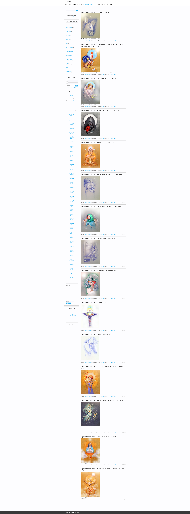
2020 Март (71, 240)
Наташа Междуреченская (70, 51)
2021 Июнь (71, 256)
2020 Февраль (72, 238)
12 (68, 102)
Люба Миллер (68, 35)
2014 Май (71, 168)
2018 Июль (71, 214)
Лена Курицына (68, 71)
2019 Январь (72, 222)
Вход (74, 16)
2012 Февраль (72, 136)
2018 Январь (72, 206)
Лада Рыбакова (68, 31)
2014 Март (71, 165)
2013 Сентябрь (71, 157)
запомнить (68, 85)
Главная (82, 8)
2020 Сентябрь (71, 246)
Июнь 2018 (71, 95)
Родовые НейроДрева (69, 26)
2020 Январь (72, 237)
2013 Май (71, 152)
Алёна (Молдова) (68, 64)
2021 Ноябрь (72, 263)
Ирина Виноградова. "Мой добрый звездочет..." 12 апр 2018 (101, 174)
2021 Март (71, 252)
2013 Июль (71, 155)
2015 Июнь (71, 183)
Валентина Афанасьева (69, 38)
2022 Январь (72, 265)
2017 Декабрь (72, 205)
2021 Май (71, 255)
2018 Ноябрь (72, 219)
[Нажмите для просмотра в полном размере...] (90, 25)
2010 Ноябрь (72, 123)
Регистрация (71, 16)
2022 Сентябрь (71, 273)
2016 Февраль (72, 188)
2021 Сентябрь (71, 260)
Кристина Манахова (69, 55)
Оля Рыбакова (68, 30)
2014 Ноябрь (72, 175)
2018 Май (71, 211)
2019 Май (71, 227)
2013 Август (72, 156)
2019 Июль (71, 229)
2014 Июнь (71, 169)
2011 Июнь (71, 129)
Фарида (67, 67)
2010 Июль (71, 118)
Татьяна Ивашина (68, 32)
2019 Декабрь (72, 236)
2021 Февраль (72, 251)
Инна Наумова (68, 40)
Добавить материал (121, 8)
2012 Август (72, 142)
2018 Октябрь (72, 218)
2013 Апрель (72, 151)
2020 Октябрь (72, 247)
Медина (67, 54)
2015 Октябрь (72, 186)
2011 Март (71, 127)
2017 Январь (72, 197)
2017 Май (71, 201)
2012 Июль (71, 141)
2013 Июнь (71, 154)
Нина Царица (68, 28)
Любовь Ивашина (72, 2)
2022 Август (72, 272)
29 (73, 105)
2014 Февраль (72, 164)
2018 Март (71, 209)
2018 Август (72, 215)
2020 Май (71, 242)
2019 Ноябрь (72, 234)
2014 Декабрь (72, 177)
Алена (67, 46)
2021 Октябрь (72, 261)
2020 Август (72, 245)
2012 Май (71, 138)
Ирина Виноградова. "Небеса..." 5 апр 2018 (95, 334)
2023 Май (71, 274)
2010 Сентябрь (71, 120)
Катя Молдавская (68, 72)
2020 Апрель (72, 241)
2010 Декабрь (72, 124)
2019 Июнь (71, 228)
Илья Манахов (68, 56)
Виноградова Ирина (69, 27)
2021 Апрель (72, 254)
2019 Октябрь (72, 233)
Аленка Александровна (69, 47)
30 (75, 105)
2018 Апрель (72, 210)
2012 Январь (72, 134)
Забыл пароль (69, 87)
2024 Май (71, 277)
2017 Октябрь (72, 204)
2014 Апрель (72, 166)
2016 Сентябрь (71, 195)
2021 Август (72, 259)
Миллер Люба (68, 39)
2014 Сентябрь (71, 173)
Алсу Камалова (68, 48)
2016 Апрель (72, 191)
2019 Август (72, 231)
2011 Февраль (72, 125)
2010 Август (72, 119)
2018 (85, 8)
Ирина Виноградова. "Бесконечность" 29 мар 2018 (98, 437)
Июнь (88, 8)
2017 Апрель (72, 200)
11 (66, 102)
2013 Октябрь (72, 159)
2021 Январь (72, 250)
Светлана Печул (68, 68)
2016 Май (71, 192)
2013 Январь (72, 147)
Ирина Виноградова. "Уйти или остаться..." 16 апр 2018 (100, 110)
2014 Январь (72, 163)
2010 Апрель (72, 115)
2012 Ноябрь (72, 145)
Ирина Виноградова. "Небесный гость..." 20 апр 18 (98, 78)
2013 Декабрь (72, 161)
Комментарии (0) (113, 40)
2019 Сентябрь (71, 232)
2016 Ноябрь (72, 196)
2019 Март (71, 224)
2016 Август (72, 193)
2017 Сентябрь (71, 202)
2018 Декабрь (72, 220)
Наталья (67, 63)
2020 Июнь (71, 243)
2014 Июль (71, 170)
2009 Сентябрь (71, 114)
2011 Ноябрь (72, 133)
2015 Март (71, 179)
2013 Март (71, 150)
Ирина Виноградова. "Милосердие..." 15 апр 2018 (97, 142)
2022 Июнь (71, 269)
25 (66, 105)
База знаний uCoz (73, 315)
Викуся (67, 43)
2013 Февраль (72, 148)
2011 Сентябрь (71, 132)
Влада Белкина (68, 44)
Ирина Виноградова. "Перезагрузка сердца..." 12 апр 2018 (101, 206)
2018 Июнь (71, 213)
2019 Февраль (72, 223)
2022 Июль (71, 270)
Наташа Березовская (69, 50)
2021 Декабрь (72, 264)
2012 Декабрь (72, 146)
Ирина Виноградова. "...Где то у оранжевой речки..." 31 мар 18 (102, 401)
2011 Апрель (72, 128)
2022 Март (71, 268)
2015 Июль (71, 184)
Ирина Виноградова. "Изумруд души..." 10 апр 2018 (98, 270)
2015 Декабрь (72, 187)
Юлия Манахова (68, 52)
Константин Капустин (69, 36)
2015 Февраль (72, 178)
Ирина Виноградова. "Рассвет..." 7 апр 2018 (95, 302)
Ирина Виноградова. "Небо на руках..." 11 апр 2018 (98, 238)
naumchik (102, 40)
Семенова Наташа (69, 34)
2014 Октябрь (72, 174)
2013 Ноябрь (72, 160)
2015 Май (71, 182)
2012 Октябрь (72, 143)
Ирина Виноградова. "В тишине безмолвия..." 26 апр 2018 (101, 12)
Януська (67, 42)
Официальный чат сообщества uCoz (73, 314)
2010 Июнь (71, 116)
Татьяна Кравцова (69, 60)
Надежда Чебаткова (69, 59)
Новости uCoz (73, 311)
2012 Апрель (72, 137)
